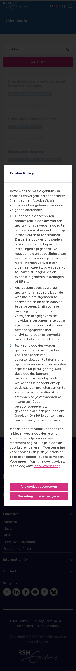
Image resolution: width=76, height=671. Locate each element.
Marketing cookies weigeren (38, 496)
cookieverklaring (47, 466)
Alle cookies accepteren (39, 486)
